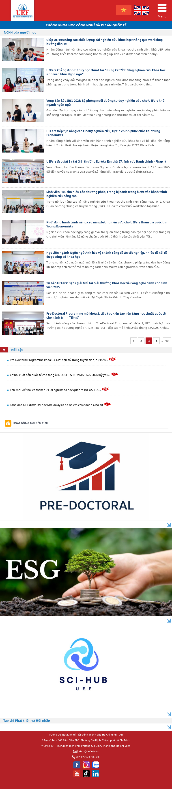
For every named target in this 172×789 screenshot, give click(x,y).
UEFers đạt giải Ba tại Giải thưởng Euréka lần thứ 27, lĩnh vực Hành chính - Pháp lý (106, 161)
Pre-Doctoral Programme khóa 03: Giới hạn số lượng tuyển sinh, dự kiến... (59, 360)
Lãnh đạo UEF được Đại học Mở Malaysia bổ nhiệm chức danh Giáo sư (57, 405)
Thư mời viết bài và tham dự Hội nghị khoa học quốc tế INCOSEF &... (55, 390)
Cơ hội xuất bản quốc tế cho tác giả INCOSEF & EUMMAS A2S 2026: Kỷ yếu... (60, 375)
